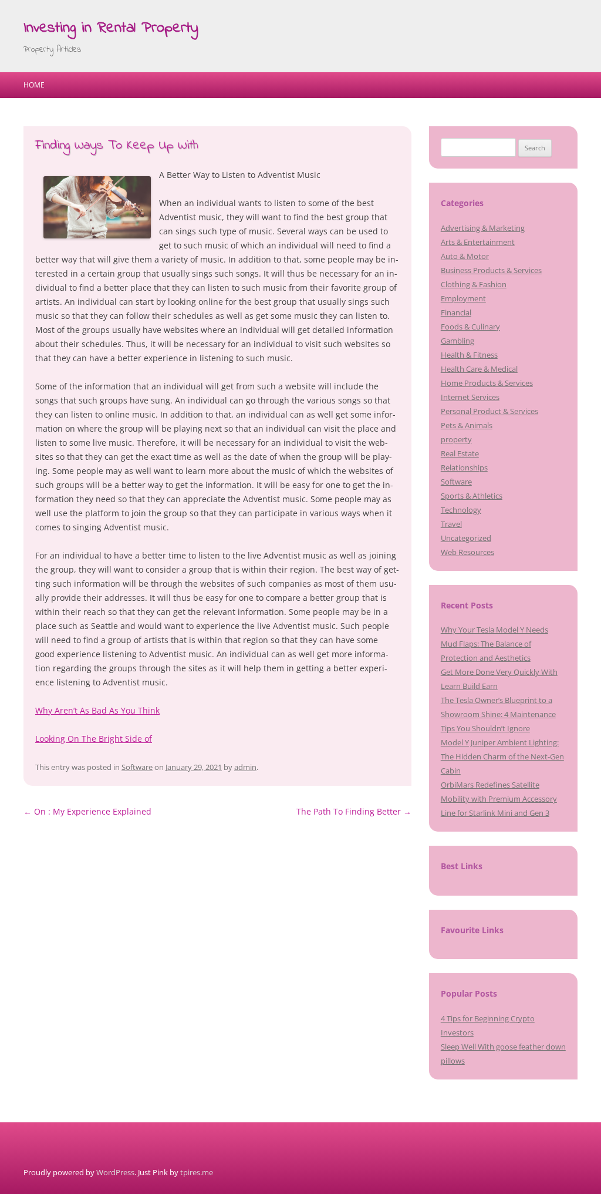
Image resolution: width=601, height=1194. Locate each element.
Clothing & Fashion (474, 284)
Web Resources (467, 552)
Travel (451, 524)
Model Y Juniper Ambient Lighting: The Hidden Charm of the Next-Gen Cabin (502, 756)
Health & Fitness (469, 354)
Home (34, 85)
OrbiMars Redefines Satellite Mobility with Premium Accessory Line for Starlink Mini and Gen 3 (499, 798)
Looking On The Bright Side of (93, 738)
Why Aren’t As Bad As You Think (97, 710)
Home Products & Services (487, 383)
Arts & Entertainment (478, 242)
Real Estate (460, 453)
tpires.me (196, 1172)
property (456, 439)
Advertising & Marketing (483, 228)
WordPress (115, 1172)
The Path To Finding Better (353, 811)
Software (137, 767)
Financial (456, 312)
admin (245, 767)
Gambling (457, 340)
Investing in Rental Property (110, 28)
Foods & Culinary (470, 326)
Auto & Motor (465, 256)
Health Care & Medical (479, 369)
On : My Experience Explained (87, 811)
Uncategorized (466, 538)
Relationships (464, 467)
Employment (463, 298)
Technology (461, 509)
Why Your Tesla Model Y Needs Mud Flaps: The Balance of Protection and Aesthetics (494, 643)
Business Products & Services (491, 270)
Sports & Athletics (471, 495)
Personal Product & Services (489, 411)
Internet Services (470, 397)
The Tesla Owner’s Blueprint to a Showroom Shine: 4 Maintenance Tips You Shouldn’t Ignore (498, 714)
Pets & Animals (466, 425)
